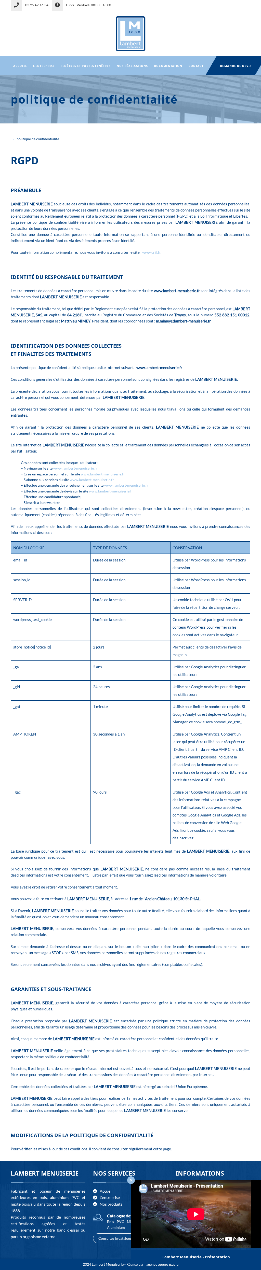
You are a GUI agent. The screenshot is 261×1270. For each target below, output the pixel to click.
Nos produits (111, 1204)
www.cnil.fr (151, 252)
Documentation (168, 66)
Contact (196, 66)
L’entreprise (44, 66)
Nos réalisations (132, 66)
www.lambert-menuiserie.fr (75, 468)
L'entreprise (110, 1197)
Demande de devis (236, 66)
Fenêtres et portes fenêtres (86, 66)
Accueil (20, 66)
